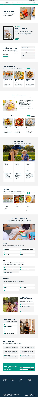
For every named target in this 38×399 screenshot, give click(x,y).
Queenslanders (6, 4)
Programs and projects (5, 379)
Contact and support (33, 0)
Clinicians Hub (21, 378)
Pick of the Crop (29, 380)
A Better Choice (29, 381)
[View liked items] (33, 2)
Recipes (12, 379)
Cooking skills (12, 380)
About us (4, 378)
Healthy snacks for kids (25, 47)
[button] (34, 2)
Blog (11, 378)
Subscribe (30, 0)
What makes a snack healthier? (26, 58)
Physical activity (12, 381)
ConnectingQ (29, 378)
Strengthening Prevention (22, 381)
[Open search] (34, 2)
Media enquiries (4, 381)
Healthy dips (23, 55)
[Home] (3, 4)
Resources (21, 379)
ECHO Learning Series (30, 379)
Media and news (4, 380)
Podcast (20, 380)
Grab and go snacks (24, 52)
